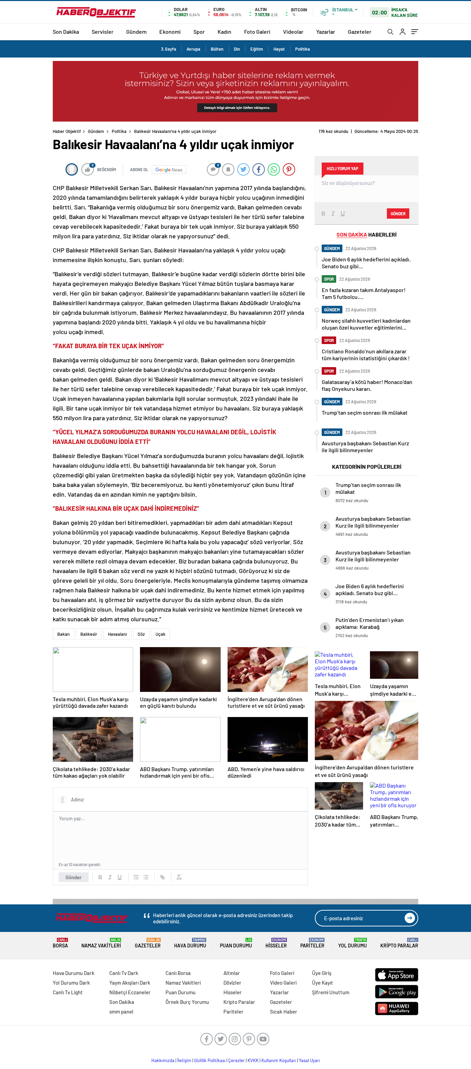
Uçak (161, 634)
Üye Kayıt (322, 982)
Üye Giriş (321, 973)
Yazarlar (325, 31)
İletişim (184, 1060)
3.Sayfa (168, 49)
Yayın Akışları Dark (129, 982)
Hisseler (276, 943)
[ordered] (136, 877)
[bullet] (146, 877)
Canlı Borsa (178, 973)
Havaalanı (117, 634)
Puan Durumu (236, 943)
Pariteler (312, 943)
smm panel (121, 1011)
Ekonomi (170, 31)
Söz (141, 634)
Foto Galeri (257, 31)
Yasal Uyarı (309, 1060)
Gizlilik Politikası (210, 1060)
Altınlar (231, 973)
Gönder (74, 877)
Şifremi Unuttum (330, 992)
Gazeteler (359, 31)
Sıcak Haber (283, 1011)
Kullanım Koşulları (278, 1060)
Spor (199, 31)
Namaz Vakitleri (101, 943)
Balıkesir (88, 634)
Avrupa (193, 49)
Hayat (279, 49)
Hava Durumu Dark (73, 973)
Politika (302, 49)
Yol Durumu (352, 943)
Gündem (136, 31)
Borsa (60, 943)
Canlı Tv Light (68, 992)
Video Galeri (283, 982)
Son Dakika (66, 31)
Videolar (293, 31)
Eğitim (256, 49)
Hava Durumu (190, 943)
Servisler (102, 31)
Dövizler (232, 982)
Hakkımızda (162, 1060)
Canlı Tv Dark (123, 973)
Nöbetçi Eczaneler (130, 992)
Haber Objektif (67, 131)
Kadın (224, 31)
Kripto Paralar (399, 943)
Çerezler (236, 1060)
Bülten (217, 49)
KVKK (253, 1060)
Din (237, 49)
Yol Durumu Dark (71, 982)
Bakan (63, 634)
